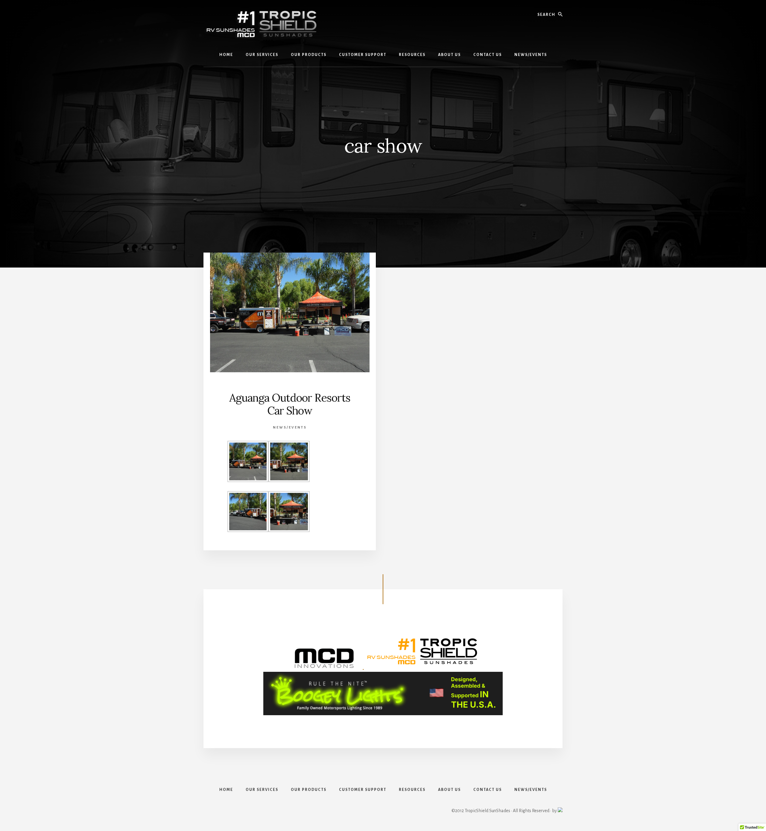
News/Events (290, 427)
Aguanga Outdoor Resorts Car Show (289, 404)
